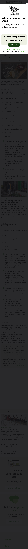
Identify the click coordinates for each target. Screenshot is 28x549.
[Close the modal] (27, 4)
